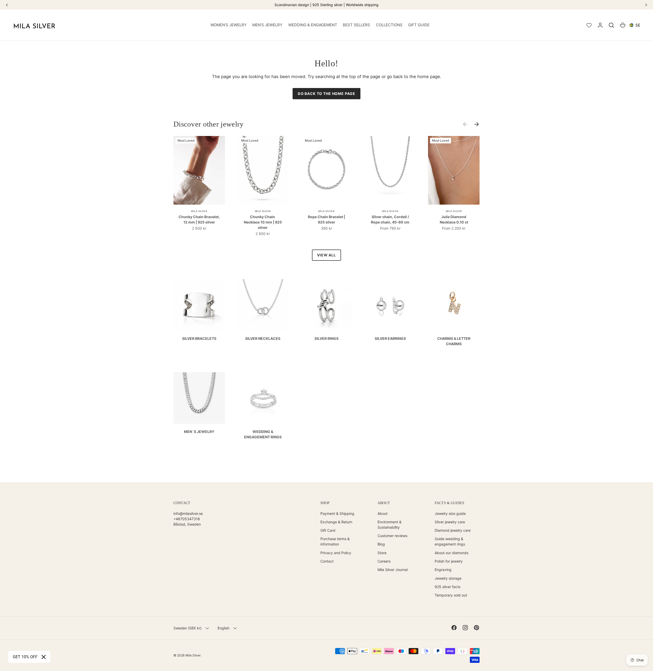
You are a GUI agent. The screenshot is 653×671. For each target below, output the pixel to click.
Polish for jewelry (449, 561)
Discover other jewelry (208, 124)
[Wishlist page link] (589, 25)
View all (326, 255)
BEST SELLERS (356, 24)
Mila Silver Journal (393, 569)
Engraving (443, 569)
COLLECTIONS (389, 24)
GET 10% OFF (25, 656)
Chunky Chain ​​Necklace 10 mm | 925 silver (263, 222)
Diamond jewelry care (453, 530)
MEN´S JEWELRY (199, 431)
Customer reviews (392, 535)
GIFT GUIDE (419, 24)
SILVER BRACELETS (199, 338)
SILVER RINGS (326, 338)
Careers (384, 561)
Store (382, 553)
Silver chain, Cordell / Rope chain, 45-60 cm (390, 219)
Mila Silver (192, 655)
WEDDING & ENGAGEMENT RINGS (263, 434)
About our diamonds (451, 553)
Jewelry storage (448, 578)
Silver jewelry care (450, 522)
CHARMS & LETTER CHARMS (453, 341)
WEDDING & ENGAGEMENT (312, 24)
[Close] (44, 657)
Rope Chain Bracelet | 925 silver (326, 219)
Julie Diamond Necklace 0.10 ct (454, 219)
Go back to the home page (326, 93)
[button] (611, 25)
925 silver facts (447, 587)
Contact (327, 561)
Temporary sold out (451, 595)
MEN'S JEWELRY (267, 24)
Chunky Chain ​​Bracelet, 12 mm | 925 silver (199, 219)
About (382, 513)
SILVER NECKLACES (262, 338)
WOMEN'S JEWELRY (228, 24)
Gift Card (327, 530)
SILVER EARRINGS (390, 338)
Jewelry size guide (450, 513)
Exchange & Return (336, 522)
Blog (381, 544)
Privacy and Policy (335, 553)
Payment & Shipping (337, 513)
